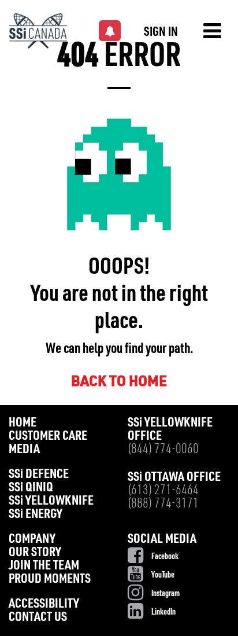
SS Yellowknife (51, 501)
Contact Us (38, 617)
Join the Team (44, 566)
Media (24, 450)
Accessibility (44, 604)
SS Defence (39, 474)
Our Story (35, 553)
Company (32, 539)
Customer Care (48, 436)
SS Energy (35, 514)
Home (22, 423)
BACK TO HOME (119, 382)
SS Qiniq (31, 488)
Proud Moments (50, 579)
